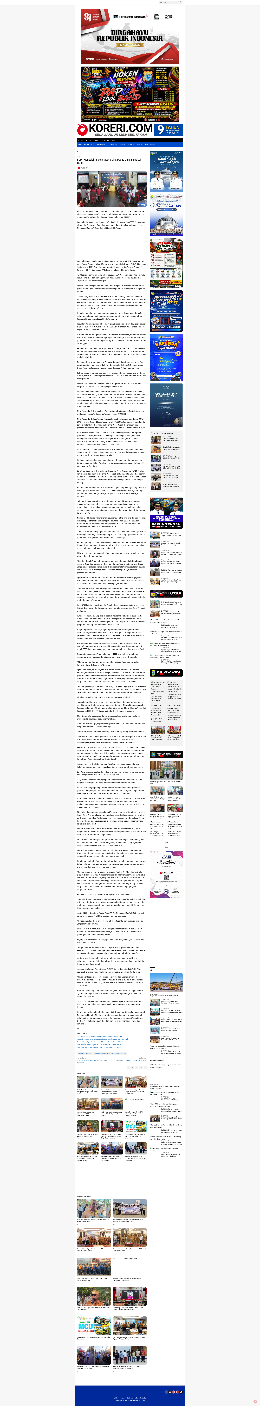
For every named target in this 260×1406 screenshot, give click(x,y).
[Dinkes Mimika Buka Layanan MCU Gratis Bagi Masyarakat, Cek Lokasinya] (136, 1126)
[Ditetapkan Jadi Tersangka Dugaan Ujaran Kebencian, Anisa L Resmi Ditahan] (166, 1073)
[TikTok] (181, 1392)
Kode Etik (96, 140)
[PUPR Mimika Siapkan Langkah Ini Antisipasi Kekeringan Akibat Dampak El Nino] (88, 1082)
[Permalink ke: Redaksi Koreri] (78, 168)
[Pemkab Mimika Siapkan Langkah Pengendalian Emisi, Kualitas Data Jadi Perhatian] (136, 1082)
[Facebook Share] (128, 1067)
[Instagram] (173, 1392)
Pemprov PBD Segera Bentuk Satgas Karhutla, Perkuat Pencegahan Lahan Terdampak (174, 799)
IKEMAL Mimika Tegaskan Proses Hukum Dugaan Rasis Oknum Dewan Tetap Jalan (171, 485)
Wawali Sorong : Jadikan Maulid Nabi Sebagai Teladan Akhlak (165, 782)
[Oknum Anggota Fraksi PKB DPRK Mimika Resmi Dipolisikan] (166, 1149)
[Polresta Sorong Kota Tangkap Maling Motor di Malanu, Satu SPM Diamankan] (166, 1126)
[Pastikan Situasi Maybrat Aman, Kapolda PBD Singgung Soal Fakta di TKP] (156, 449)
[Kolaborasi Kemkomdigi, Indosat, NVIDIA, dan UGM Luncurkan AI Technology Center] (155, 1030)
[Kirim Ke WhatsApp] (145, 1067)
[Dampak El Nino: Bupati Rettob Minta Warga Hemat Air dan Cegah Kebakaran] (88, 1126)
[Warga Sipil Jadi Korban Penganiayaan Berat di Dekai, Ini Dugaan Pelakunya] (166, 1093)
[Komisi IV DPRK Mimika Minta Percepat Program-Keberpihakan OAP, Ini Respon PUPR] (136, 1148)
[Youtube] (177, 1392)
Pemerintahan (88, 144)
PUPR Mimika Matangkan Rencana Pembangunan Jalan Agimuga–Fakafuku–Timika (87, 1158)
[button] (181, 2)
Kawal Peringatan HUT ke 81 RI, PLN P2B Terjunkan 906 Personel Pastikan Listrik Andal (171, 1020)
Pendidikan (131, 144)
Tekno (146, 144)
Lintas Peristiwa (101, 144)
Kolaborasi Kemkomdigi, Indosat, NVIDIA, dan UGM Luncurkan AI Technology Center (170, 1030)
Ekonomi (139, 144)
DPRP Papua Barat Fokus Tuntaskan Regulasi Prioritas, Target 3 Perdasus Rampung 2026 (156, 720)
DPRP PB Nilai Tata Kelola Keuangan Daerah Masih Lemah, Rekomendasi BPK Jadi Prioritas (157, 738)
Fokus (78, 156)
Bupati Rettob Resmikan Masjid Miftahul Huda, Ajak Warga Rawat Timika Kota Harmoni (170, 650)
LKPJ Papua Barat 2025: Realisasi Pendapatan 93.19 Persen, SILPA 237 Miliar (174, 738)
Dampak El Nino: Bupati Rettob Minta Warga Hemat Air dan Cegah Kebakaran (87, 1136)
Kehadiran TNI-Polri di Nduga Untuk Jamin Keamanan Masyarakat (92, 1060)
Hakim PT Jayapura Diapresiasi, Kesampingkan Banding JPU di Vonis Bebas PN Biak (171, 1111)
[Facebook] (166, 1392)
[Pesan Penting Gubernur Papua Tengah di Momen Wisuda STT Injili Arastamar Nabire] (155, 535)
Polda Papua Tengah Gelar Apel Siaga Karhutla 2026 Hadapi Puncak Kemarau (99, 1047)
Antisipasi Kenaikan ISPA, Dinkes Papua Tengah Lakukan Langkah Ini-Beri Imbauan (111, 1158)
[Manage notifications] (255, 1401)
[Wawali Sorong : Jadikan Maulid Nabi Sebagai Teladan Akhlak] (166, 770)
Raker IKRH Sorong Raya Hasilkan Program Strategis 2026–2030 (157, 798)
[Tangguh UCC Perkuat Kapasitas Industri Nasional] (166, 982)
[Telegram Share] (140, 1067)
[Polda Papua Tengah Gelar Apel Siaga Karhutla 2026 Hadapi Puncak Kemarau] (112, 1104)
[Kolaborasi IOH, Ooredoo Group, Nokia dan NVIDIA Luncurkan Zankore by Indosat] (166, 1047)
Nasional (122, 144)
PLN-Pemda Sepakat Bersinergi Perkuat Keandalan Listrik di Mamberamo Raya (170, 1039)
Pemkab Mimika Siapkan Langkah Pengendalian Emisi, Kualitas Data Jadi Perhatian (100, 1042)
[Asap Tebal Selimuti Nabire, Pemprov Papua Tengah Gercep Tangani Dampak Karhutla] (155, 581)
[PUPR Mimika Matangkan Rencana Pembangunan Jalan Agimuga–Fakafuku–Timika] (88, 1148)
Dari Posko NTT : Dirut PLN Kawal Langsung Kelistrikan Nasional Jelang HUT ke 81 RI (172, 1011)
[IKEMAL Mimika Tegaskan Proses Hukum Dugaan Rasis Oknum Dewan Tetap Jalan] (156, 486)
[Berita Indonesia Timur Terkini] (130, 130)
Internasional (113, 144)
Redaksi (80, 140)
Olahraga (152, 144)
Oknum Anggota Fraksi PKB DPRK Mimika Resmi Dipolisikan (170, 1155)
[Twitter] (170, 1392)
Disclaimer (88, 140)
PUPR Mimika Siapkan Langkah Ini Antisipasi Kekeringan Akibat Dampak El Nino (99, 1036)
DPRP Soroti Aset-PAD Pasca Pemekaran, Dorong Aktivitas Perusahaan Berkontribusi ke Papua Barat (157, 698)
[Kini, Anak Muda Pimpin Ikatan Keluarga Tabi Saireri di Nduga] (156, 467)
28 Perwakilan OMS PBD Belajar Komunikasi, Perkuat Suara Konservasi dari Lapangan (174, 816)
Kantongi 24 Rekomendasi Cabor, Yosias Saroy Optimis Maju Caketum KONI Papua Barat (170, 439)
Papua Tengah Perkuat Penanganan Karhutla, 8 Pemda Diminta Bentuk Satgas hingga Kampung (111, 1136)
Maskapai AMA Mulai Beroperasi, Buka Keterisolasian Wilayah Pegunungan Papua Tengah (102, 1039)
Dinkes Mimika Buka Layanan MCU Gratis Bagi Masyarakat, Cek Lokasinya (135, 1136)
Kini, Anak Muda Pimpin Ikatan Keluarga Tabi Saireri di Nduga (171, 467)
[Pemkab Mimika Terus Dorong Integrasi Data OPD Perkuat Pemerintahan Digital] (88, 1104)
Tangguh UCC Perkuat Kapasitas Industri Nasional (164, 996)
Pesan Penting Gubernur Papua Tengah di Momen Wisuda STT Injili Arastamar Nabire (171, 535)
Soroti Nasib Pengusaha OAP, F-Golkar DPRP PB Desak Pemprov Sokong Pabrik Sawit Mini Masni (174, 696)
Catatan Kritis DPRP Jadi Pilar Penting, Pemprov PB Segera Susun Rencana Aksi (174, 717)
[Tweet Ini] (132, 1067)
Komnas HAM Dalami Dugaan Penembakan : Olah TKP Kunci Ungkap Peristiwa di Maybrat (171, 458)
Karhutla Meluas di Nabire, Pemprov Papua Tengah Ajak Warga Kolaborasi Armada (171, 571)
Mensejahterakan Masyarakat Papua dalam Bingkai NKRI (110, 1053)
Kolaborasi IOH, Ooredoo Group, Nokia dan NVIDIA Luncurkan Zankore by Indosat (172, 1053)
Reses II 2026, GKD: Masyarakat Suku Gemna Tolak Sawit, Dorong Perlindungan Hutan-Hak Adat (157, 816)
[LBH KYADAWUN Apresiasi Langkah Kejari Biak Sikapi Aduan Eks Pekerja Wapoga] (166, 1138)
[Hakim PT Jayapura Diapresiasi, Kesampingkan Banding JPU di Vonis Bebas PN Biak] (166, 1105)
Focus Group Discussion (85, 1053)
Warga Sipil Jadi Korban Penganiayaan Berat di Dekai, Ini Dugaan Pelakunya (170, 1099)
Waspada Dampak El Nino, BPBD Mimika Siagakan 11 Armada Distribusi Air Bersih (134, 1113)
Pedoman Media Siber (108, 140)
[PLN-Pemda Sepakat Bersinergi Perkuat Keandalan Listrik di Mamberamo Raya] (155, 1039)
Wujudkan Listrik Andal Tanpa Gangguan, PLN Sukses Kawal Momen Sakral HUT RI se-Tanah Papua (170, 1002)
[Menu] (78, 2)
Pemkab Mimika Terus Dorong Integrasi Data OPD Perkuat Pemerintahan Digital (99, 1045)
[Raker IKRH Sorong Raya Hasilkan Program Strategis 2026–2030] (157, 790)
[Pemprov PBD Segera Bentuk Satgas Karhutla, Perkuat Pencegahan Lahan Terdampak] (175, 790)
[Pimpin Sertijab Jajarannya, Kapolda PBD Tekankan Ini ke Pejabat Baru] (156, 477)
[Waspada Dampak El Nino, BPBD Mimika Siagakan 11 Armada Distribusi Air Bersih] (136, 1104)
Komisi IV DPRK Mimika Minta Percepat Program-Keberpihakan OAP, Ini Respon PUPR (135, 1158)
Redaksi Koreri (84, 167)
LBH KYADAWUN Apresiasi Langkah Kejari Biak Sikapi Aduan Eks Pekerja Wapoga (171, 1143)
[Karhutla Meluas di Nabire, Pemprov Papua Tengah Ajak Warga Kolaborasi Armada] (155, 572)
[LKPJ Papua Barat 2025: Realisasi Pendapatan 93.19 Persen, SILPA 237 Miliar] (174, 730)
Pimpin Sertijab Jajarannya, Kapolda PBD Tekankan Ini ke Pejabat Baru (171, 476)
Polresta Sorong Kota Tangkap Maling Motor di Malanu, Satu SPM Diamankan (171, 1132)
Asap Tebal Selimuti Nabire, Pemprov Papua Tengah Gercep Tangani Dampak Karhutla (171, 581)
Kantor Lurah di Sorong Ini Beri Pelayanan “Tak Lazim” (131, 1059)
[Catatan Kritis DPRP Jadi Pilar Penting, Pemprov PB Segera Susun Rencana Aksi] (174, 709)
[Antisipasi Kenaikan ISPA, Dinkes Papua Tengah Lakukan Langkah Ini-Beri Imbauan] (112, 1148)
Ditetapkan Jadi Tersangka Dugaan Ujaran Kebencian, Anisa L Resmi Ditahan (165, 1087)
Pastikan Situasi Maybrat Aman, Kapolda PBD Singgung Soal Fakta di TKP (172, 448)
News (80, 144)
